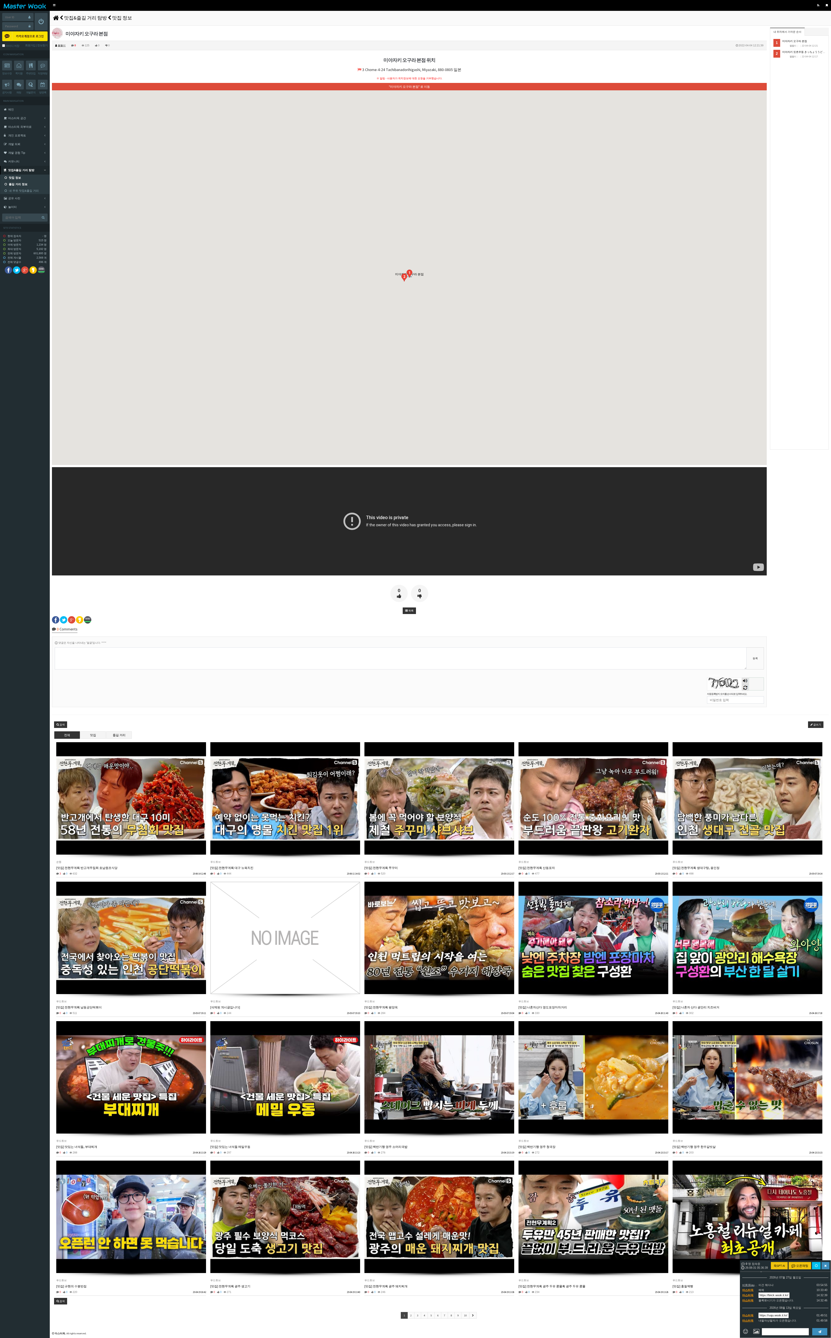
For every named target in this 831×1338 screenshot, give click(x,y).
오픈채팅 (802, 1266)
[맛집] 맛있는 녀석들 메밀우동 (230, 1147)
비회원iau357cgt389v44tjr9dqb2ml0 (749, 1285)
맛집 (93, 735)
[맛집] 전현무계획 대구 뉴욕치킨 (231, 868)
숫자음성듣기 (745, 681)
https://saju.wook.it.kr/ (774, 1315)
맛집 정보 (122, 18)
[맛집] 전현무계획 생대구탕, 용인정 (696, 868)
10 (465, 1315)
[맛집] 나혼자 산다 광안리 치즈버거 (696, 1007)
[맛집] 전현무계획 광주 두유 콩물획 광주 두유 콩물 (552, 1286)
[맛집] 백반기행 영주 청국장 (537, 1147)
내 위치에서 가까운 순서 (787, 31)
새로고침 (745, 687)
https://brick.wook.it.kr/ (774, 1295)
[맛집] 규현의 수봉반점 (71, 1286)
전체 (67, 735)
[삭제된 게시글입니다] (225, 1007)
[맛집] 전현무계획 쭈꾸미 (381, 868)
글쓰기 (817, 724)
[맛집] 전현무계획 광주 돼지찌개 (385, 1286)
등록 (755, 658)
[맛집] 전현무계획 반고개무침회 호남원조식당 (87, 868)
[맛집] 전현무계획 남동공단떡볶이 (79, 1007)
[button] (54, 5)
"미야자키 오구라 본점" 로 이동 (409, 87)
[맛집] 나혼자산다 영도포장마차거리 (543, 1007)
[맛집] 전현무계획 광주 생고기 (230, 1286)
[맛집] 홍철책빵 (683, 1286)
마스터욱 (748, 1290)
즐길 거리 (119, 735)
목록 (411, 610)
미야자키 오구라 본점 (794, 41)
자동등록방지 (714, 675)
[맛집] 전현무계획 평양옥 (381, 1007)
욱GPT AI (779, 1266)
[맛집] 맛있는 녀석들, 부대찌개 (76, 1147)
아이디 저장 (12, 45)
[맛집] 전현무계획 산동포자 (537, 868)
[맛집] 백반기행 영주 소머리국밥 (385, 1147)
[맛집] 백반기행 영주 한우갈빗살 (694, 1147)
